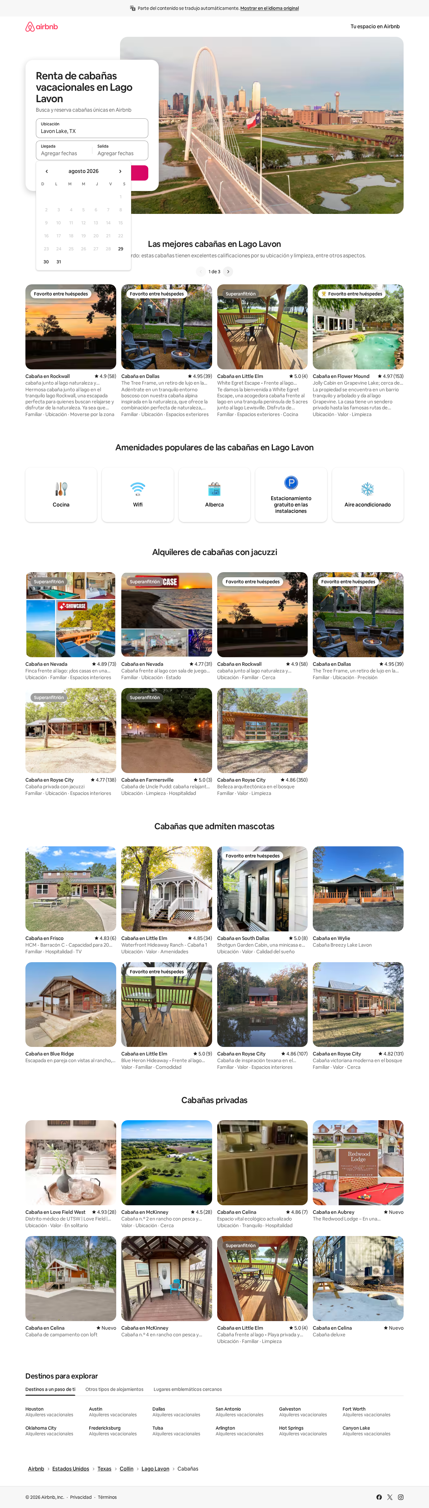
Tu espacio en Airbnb (375, 26)
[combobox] (92, 131)
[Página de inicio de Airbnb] (41, 26)
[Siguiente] (228, 272)
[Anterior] (201, 272)
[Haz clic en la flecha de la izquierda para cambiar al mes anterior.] (47, 171)
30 (46, 262)
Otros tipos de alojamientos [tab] (114, 1389)
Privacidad (81, 1497)
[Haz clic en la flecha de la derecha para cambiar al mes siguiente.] (120, 171)
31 (59, 262)
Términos (107, 1497)
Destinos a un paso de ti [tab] (50, 1389)
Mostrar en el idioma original (269, 8)
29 (120, 249)
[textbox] (64, 153)
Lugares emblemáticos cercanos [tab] (188, 1389)
